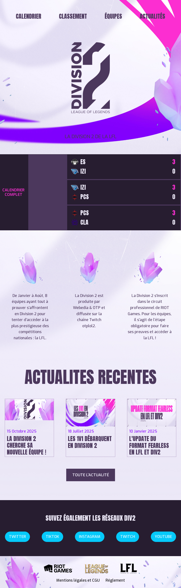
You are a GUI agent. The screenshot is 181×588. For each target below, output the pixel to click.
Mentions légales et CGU (78, 580)
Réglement (115, 580)
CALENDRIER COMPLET (13, 192)
